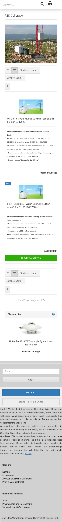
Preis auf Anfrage (31, 351)
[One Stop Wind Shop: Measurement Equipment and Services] (8, 4)
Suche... (31, 392)
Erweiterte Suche (31, 401)
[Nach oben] (9, 517)
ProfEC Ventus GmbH (48, 518)
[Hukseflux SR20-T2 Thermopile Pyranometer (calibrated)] (31, 327)
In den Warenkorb (31, 258)
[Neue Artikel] (53, 314)
